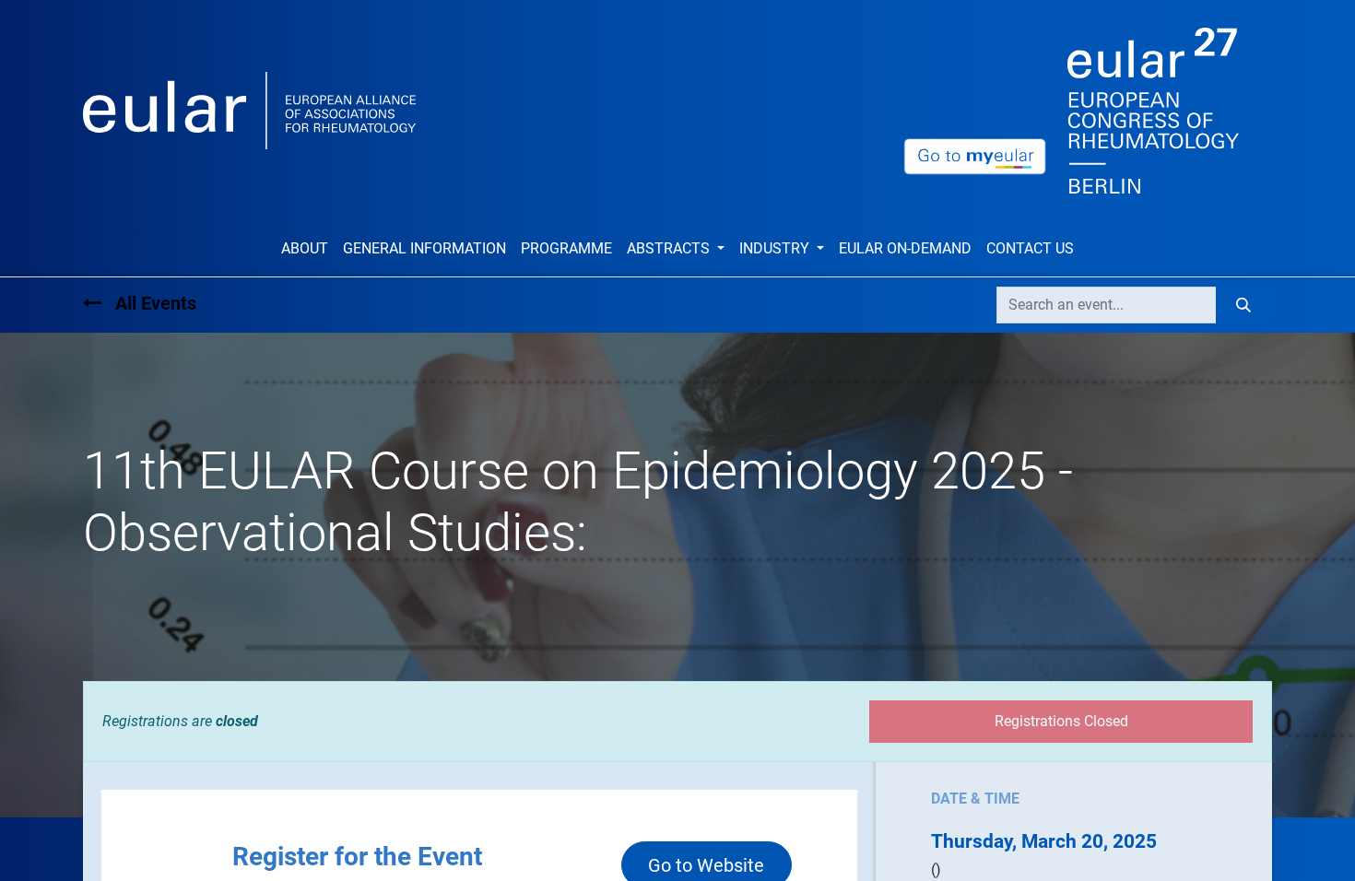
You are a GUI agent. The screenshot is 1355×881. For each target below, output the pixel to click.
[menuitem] (305, 248)
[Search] (1244, 305)
